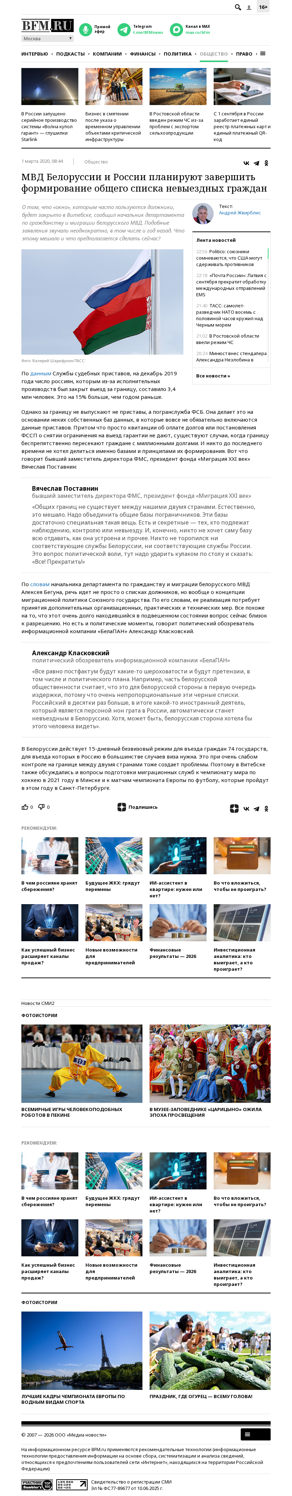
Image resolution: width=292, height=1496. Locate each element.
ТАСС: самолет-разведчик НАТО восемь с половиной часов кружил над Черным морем (229, 315)
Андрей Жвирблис (240, 212)
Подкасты (70, 54)
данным (40, 373)
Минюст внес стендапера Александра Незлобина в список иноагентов (231, 359)
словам (39, 584)
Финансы (143, 54)
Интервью (34, 54)
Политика (178, 54)
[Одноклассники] (266, 163)
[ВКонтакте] (246, 163)
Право (244, 54)
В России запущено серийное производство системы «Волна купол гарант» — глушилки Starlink (49, 126)
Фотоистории (39, 1015)
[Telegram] (256, 163)
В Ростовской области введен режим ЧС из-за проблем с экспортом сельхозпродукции (176, 123)
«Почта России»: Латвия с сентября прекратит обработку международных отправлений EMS (231, 285)
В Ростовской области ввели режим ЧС (227, 339)
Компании (107, 54)
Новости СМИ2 (37, 1003)
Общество (214, 54)
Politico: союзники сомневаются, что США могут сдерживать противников (229, 257)
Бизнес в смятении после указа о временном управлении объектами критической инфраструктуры (113, 126)
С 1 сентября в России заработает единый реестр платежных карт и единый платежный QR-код (242, 126)
